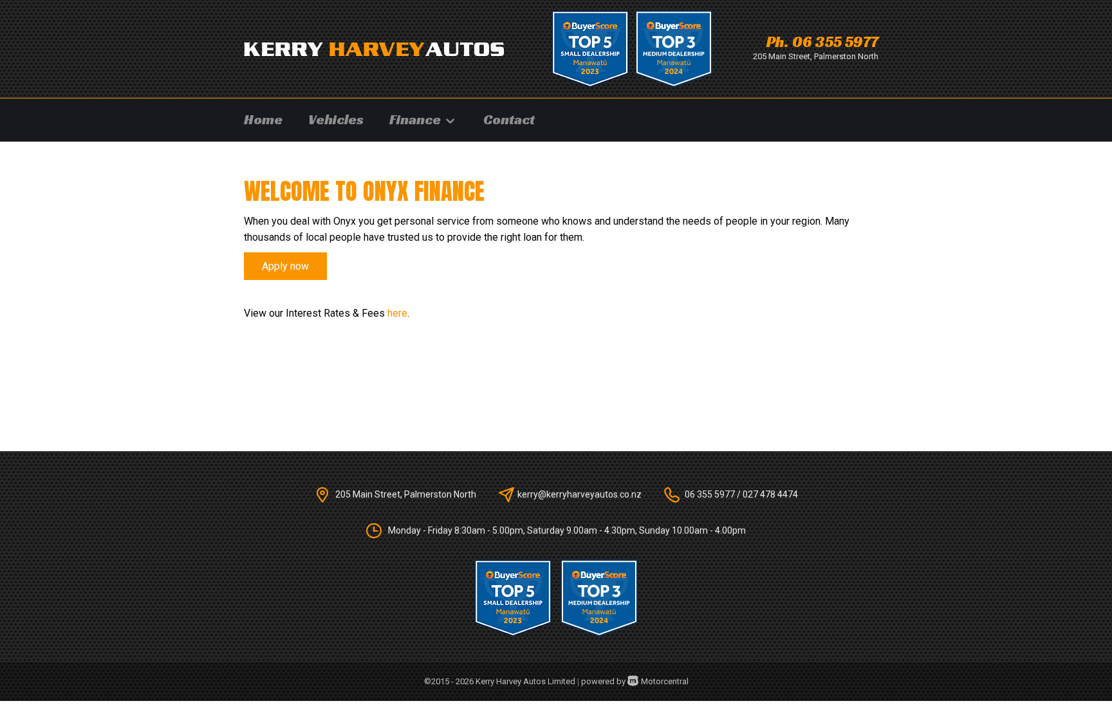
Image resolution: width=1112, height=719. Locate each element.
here (397, 313)
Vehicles (336, 119)
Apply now (285, 266)
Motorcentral (665, 681)
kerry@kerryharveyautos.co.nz (579, 494)
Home (263, 119)
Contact (509, 119)
